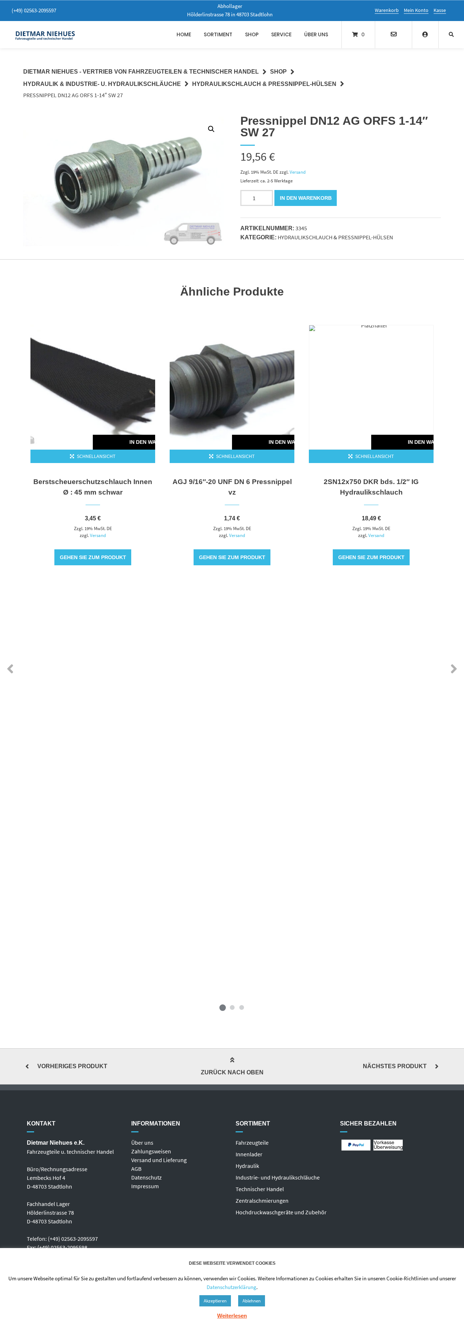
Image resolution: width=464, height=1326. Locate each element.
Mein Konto (416, 10)
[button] (211, 129)
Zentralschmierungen (262, 1200)
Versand (298, 172)
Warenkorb (387, 10)
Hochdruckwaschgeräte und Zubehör (281, 1212)
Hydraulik (247, 1165)
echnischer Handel (261, 1189)
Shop (251, 34)
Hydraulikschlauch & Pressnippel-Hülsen (264, 84)
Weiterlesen (232, 1316)
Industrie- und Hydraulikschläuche (278, 1177)
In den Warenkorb (306, 198)
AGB (136, 1168)
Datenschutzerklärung (231, 1287)
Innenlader (249, 1154)
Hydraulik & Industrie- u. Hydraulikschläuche (102, 84)
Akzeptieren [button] (215, 1301)
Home (184, 34)
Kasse (440, 10)
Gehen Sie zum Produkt (93, 557)
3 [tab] (241, 1007)
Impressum (145, 1186)
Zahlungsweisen (151, 1151)
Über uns (316, 34)
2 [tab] (232, 1007)
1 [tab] (222, 1007)
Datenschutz (146, 1177)
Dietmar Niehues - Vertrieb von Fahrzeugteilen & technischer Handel (141, 72)
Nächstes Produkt (395, 1066)
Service (281, 34)
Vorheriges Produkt (72, 1066)
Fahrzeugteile (252, 1142)
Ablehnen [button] (252, 1301)
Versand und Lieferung (159, 1160)
